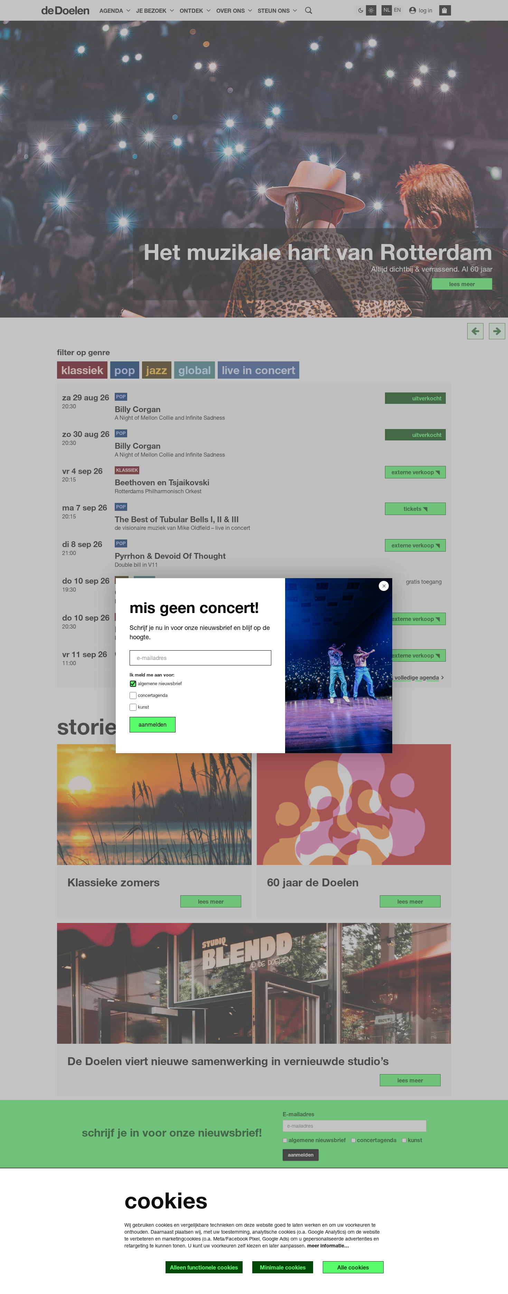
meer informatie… (328, 1245)
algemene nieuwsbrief (159, 683)
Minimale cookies (283, 1267)
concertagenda (152, 695)
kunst (143, 707)
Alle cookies (353, 1267)
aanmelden (153, 724)
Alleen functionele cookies (204, 1267)
